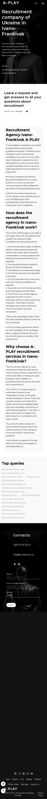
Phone (9, 592)
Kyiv (8, 779)
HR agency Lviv (33, 477)
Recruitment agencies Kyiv (14, 503)
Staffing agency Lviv (11, 510)
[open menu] (43, 3)
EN (36, 3)
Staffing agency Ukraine (13, 480)
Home (4, 66)
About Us (35, 784)
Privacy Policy (40, 794)
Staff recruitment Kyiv (12, 477)
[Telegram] (14, 564)
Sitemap (24, 784)
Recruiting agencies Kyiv (13, 506)
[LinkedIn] (15, 774)
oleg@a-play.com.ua (23, 554)
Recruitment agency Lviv (13, 499)
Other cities (13, 784)
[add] (3, 791)
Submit (11, 605)
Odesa (29, 779)
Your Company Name (15, 583)
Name (9, 574)
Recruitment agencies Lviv (14, 484)
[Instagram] (19, 564)
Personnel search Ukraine (13, 514)
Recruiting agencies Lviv (13, 517)
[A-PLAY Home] (11, 2)
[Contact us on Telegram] (26, 111)
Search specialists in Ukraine (14, 70)
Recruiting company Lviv (13, 473)
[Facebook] (23, 774)
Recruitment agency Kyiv (13, 469)
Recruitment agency (30, 495)
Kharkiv (37, 779)
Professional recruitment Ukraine (17, 488)
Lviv (22, 779)
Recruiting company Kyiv (13, 492)
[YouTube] (31, 774)
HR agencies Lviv (9, 495)
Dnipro (15, 779)
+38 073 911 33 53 (22, 545)
